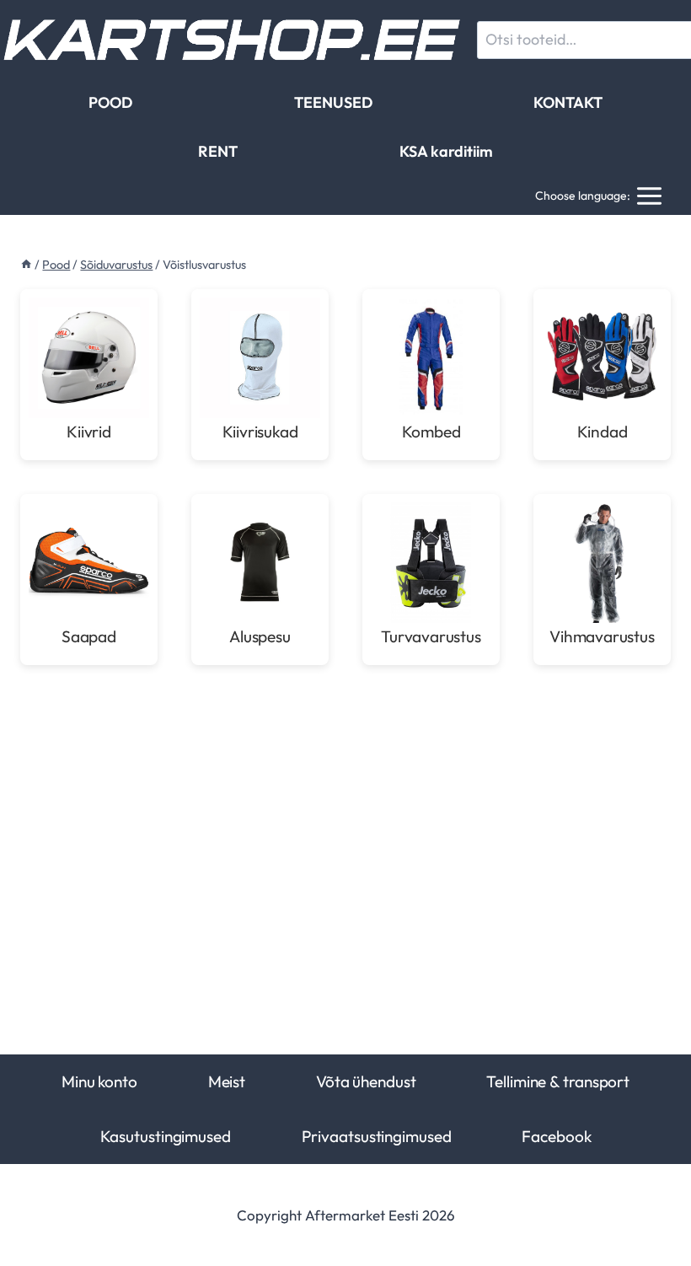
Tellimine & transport (557, 1081)
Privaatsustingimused (377, 1136)
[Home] (26, 264)
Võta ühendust (366, 1081)
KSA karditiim (446, 151)
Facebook (556, 1136)
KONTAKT (568, 102)
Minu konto (99, 1081)
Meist (226, 1081)
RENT (218, 151)
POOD (110, 102)
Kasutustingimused (165, 1136)
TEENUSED (333, 102)
